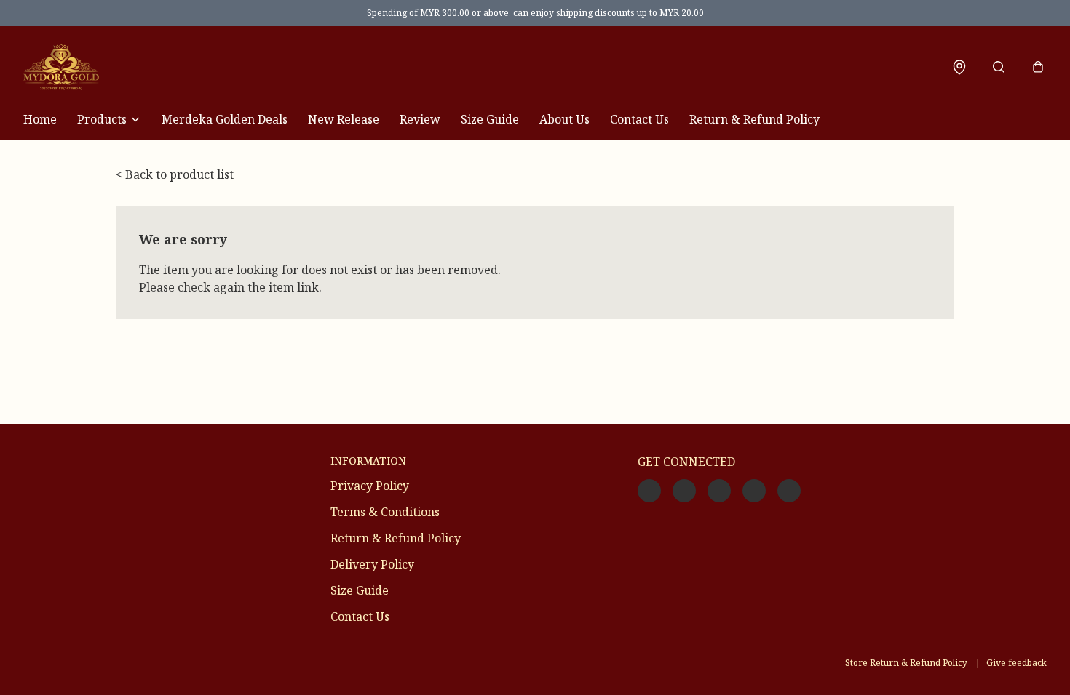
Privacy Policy (369, 486)
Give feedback (1016, 662)
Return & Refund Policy (754, 119)
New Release (343, 119)
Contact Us (639, 119)
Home (40, 119)
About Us (564, 119)
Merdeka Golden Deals (225, 119)
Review (420, 119)
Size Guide (490, 119)
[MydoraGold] (61, 67)
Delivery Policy (372, 564)
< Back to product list (175, 174)
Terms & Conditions (385, 512)
